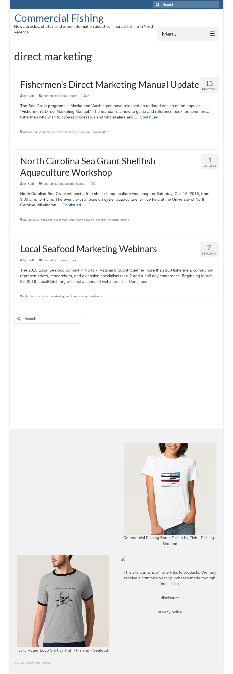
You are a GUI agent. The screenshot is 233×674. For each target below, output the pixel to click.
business (49, 131)
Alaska (62, 96)
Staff (31, 96)
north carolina (85, 219)
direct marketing (67, 131)
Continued (149, 117)
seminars (71, 296)
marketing (57, 296)
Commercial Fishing (59, 18)
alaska (27, 131)
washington (100, 131)
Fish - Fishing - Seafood (86, 650)
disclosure (170, 597)
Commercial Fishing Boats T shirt (153, 537)
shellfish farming (118, 219)
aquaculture (31, 219)
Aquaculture (65, 183)
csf (25, 296)
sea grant (85, 131)
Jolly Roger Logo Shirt (38, 650)
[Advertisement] (116, 372)
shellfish (101, 219)
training (84, 296)
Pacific (73, 96)
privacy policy (170, 612)
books (37, 131)
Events (80, 183)
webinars (96, 296)
